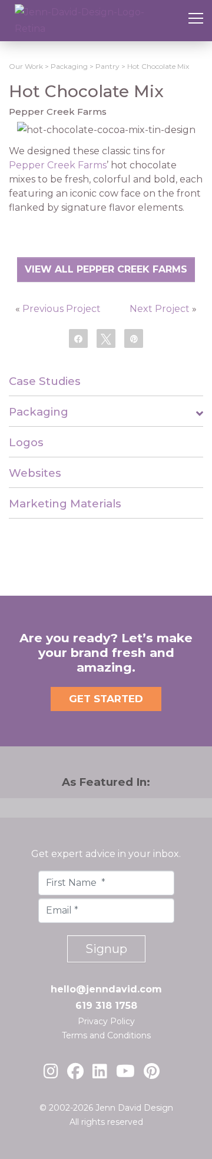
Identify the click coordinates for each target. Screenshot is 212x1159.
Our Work (26, 66)
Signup (106, 949)
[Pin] (133, 338)
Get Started (106, 699)
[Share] (78, 338)
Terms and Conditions (106, 1035)
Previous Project (61, 308)
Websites (35, 473)
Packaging (38, 412)
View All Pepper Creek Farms (106, 269)
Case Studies (45, 381)
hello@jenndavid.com (106, 989)
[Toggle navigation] (196, 20)
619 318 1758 (106, 1005)
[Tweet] (106, 338)
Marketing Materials (65, 503)
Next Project (160, 308)
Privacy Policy (106, 1021)
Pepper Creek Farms (58, 165)
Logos (26, 442)
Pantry (107, 66)
